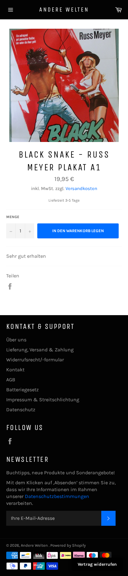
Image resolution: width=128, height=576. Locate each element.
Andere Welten (64, 9)
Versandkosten (81, 188)
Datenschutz (20, 409)
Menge (12, 217)
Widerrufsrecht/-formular (35, 360)
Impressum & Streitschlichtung (42, 400)
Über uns (16, 340)
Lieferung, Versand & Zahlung (40, 350)
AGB (10, 380)
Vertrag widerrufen (97, 564)
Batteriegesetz (22, 390)
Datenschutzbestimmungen (57, 496)
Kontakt (15, 370)
